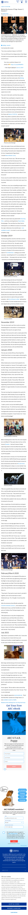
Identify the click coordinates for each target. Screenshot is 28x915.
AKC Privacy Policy (24, 845)
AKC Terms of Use (13, 833)
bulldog (4, 45)
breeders (7, 444)
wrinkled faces (10, 252)
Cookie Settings (14, 912)
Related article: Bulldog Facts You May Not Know (13, 702)
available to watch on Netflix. (10, 699)
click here (18, 843)
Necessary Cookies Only (14, 908)
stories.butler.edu (18, 695)
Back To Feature (6, 6)
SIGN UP (14, 841)
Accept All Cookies (14, 904)
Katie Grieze (5, 13)
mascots (8, 45)
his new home (21, 463)
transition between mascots (8, 605)
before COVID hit (12, 114)
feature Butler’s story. (10, 155)
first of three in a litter (14, 299)
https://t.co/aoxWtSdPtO (17, 64)
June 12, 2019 (19, 67)
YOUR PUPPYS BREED (8, 820)
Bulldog (22, 78)
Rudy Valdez (21, 221)
